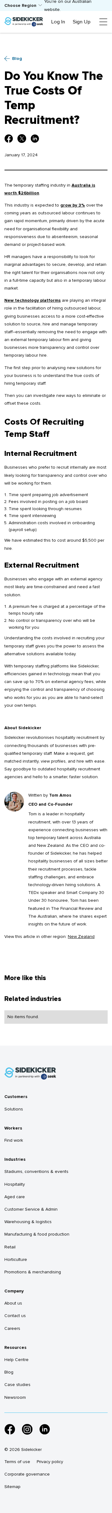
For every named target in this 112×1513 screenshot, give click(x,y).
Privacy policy (50, 1461)
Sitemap (12, 1486)
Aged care (14, 1196)
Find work (13, 1140)
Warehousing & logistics (28, 1221)
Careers (12, 1328)
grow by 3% (72, 205)
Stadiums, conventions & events (36, 1171)
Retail (10, 1247)
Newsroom (15, 1397)
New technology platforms (32, 300)
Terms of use (17, 1461)
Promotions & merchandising (32, 1272)
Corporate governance (27, 1474)
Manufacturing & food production (36, 1234)
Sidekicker (14, 737)
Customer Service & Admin (31, 1209)
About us (13, 1303)
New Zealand (81, 936)
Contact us (15, 1315)
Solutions (13, 1109)
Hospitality (14, 1184)
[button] (23, 5)
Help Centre (16, 1359)
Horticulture (15, 1259)
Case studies (17, 1384)
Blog (8, 1372)
